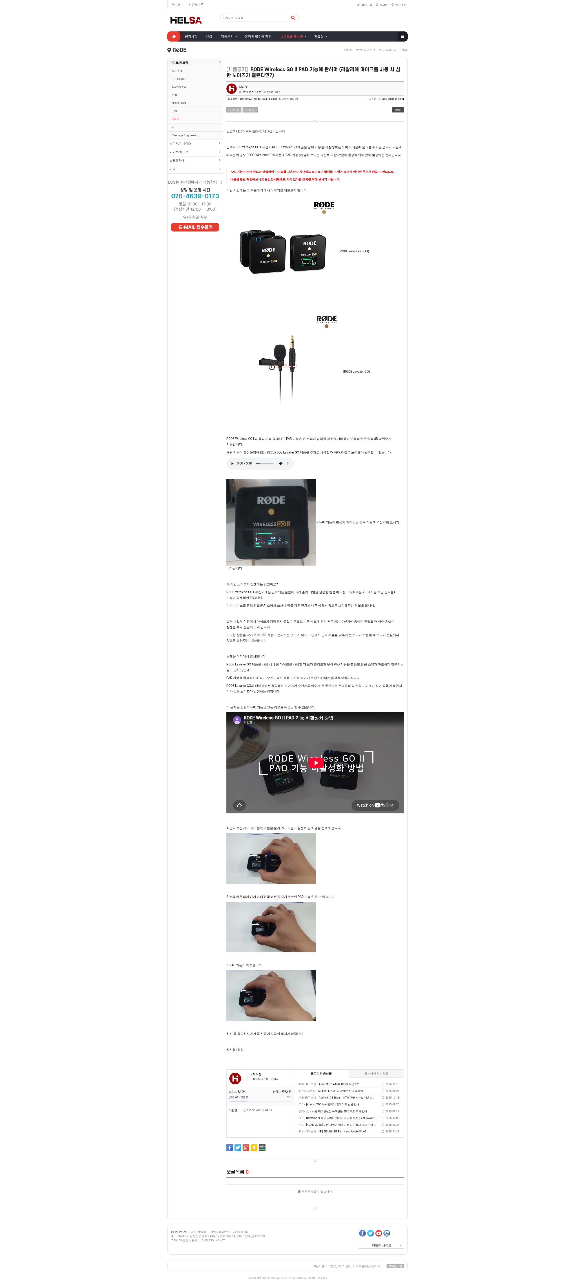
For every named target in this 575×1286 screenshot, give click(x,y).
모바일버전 (395, 1266)
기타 (172, 169)
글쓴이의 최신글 (321, 1073)
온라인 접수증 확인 (258, 36)
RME (175, 111)
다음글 (250, 110)
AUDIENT (178, 71)
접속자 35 (197, 4)
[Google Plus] (246, 1147)
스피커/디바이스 (180, 143)
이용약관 (318, 1266)
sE (173, 127)
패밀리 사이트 (381, 1245)
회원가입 (366, 4)
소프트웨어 (177, 160)
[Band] (262, 1147)
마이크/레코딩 (179, 62)
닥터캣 (243, 86)
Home (348, 49)
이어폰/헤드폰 (179, 152)
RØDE (175, 119)
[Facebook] (229, 1147)
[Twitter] (237, 1147)
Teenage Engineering (185, 135)
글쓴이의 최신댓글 (376, 1073)
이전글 (234, 110)
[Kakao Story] (254, 1147)
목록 (398, 110)
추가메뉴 (400, 4)
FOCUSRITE (179, 79)
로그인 (384, 4)
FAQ (209, 36)
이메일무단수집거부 (369, 1266)
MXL (175, 95)
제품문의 (227, 36)
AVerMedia (179, 87)
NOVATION (179, 103)
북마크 (176, 4)
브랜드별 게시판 (291, 36)
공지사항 (191, 36)
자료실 (319, 36)
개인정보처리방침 (340, 1266)
